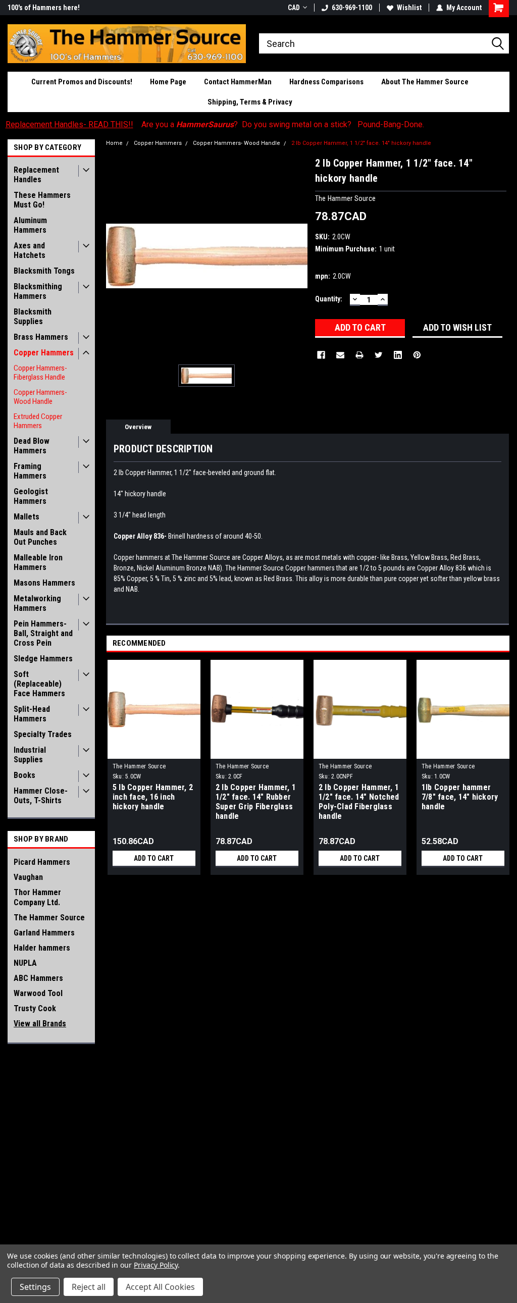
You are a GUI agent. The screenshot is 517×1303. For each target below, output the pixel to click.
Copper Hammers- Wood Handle (40, 397)
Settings (35, 1286)
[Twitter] (379, 355)
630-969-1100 (352, 8)
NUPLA (25, 963)
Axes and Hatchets (29, 250)
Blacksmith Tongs (44, 271)
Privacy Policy (156, 1265)
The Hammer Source (49, 917)
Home (114, 143)
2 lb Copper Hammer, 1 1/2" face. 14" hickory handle (361, 143)
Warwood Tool (38, 993)
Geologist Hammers (31, 496)
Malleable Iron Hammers (38, 562)
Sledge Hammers (43, 658)
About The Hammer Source (425, 81)
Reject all (89, 1286)
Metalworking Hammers (37, 603)
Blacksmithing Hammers (38, 291)
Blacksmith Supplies (32, 316)
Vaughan (28, 877)
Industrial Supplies (30, 754)
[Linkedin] (398, 355)
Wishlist (409, 8)
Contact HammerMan (238, 81)
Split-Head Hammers (32, 713)
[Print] (359, 355)
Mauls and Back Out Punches (40, 537)
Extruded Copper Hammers (38, 421)
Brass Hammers (41, 337)
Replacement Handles (36, 174)
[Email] (340, 355)
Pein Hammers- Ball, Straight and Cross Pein (43, 633)
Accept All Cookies (160, 1286)
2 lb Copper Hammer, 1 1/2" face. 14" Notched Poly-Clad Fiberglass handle (359, 802)
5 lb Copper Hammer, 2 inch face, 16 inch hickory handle (153, 797)
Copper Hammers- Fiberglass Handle (40, 372)
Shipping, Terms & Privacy (250, 102)
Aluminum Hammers (30, 225)
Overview (138, 427)
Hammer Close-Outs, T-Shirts (41, 795)
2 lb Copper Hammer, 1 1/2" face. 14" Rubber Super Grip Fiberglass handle (256, 802)
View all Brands (40, 1023)
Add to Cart (154, 858)
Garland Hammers (44, 932)
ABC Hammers (38, 978)
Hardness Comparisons (326, 81)
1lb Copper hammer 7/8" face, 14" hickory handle (460, 797)
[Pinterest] (417, 355)
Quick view (154, 751)
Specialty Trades (43, 734)
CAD (294, 8)
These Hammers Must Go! (42, 200)
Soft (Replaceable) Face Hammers (39, 683)
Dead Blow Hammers (31, 445)
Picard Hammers (42, 862)
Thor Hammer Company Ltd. (37, 897)
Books (24, 775)
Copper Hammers (44, 352)
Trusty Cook (35, 1008)
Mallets (26, 517)
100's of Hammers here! (44, 8)
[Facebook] (321, 355)
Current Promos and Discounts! (81, 81)
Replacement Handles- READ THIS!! (69, 124)
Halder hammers (42, 948)
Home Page (168, 81)
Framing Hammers (30, 471)
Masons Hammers (44, 583)
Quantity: (328, 299)
